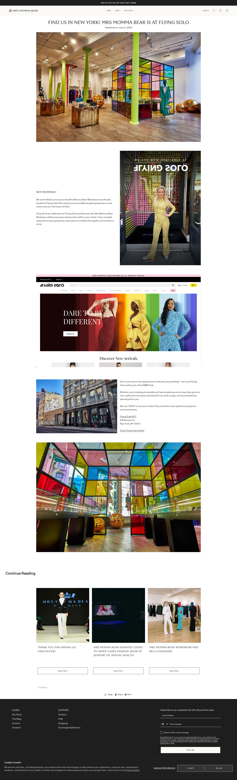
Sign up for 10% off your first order (118, 3)
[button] (206, 10)
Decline (219, 768)
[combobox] (164, 724)
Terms (172, 743)
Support (63, 710)
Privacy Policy (132, 770)
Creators (16, 728)
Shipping (63, 723)
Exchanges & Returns (69, 728)
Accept (191, 768)
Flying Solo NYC (128, 417)
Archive (16, 723)
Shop (109, 10)
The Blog (16, 719)
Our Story (128, 10)
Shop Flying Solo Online (132, 431)
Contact (62, 715)
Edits (117, 10)
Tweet (110, 695)
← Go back (41, 687)
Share (120, 695)
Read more (62, 671)
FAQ (60, 719)
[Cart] (226, 10)
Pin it (129, 695)
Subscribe (190, 750)
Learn (15, 710)
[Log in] (220, 10)
